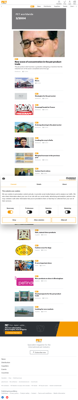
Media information (59, 393)
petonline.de (4, 381)
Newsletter (59, 3)
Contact (33, 393)
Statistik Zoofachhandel (55, 385)
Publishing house (17, 378)
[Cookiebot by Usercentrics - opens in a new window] (67, 178)
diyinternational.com (24, 381)
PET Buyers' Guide (43, 385)
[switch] (29, 212)
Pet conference (13, 381)
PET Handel (34, 385)
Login (69, 3)
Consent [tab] (13, 184)
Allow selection (39, 220)
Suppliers (5, 366)
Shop (64, 3)
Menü (74, 3)
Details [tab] (39, 184)
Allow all (64, 220)
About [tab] (64, 184)
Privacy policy (14, 393)
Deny (14, 220)
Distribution (5, 362)
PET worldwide (5, 385)
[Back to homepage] (39, 340)
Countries (5, 373)
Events (3, 369)
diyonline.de (34, 381)
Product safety (24, 393)
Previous (3, 6)
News (3, 359)
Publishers (4, 393)
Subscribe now (40, 352)
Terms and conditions (45, 393)
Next (74, 6)
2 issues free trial (14, 333)
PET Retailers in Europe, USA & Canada (20, 385)
